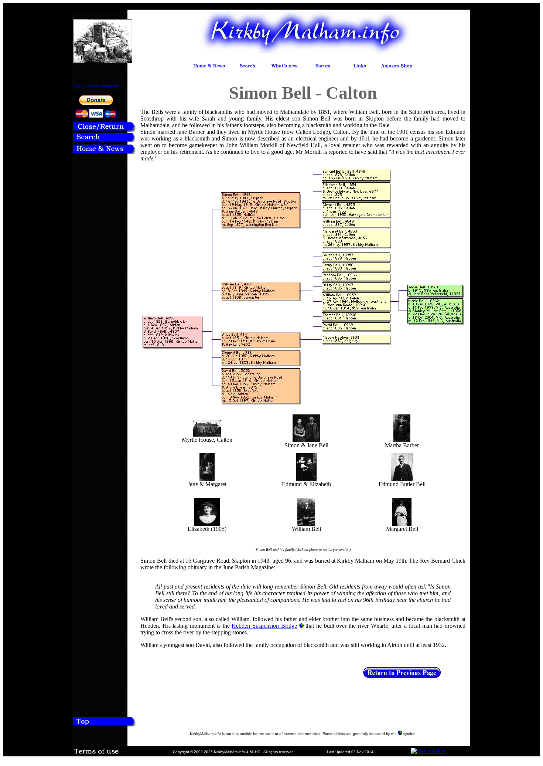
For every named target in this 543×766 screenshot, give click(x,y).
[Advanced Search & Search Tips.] (247, 68)
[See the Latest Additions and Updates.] (284, 68)
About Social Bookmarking (95, 86)
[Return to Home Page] (104, 152)
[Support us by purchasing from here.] (396, 68)
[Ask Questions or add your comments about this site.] (322, 68)
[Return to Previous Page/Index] (104, 129)
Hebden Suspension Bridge (264, 626)
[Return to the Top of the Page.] (104, 724)
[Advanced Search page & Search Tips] (104, 140)
